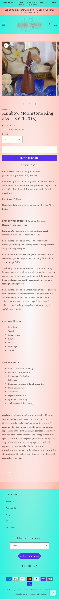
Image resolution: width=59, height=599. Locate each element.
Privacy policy (36, 590)
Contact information (38, 594)
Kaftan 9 (12, 590)
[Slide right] (36, 104)
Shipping (5, 129)
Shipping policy (22, 594)
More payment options (29, 165)
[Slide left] (23, 104)
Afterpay (10, 521)
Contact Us (11, 508)
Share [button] (8, 472)
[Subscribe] (46, 545)
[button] (3, 24)
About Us (10, 501)
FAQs (8, 514)
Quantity (5, 134)
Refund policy (23, 590)
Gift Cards (10, 527)
